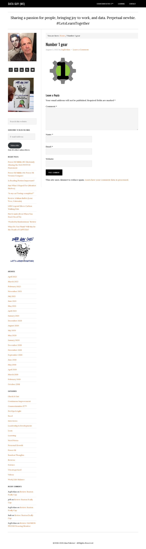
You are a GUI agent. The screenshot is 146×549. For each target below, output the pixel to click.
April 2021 (12, 311)
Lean (10, 430)
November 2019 (15, 350)
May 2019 (12, 365)
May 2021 (12, 306)
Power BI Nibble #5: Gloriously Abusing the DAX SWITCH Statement (21, 165)
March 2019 (13, 374)
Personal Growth (15, 445)
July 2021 (12, 296)
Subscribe (15, 145)
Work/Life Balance (16, 479)
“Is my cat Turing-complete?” (21, 193)
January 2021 (13, 316)
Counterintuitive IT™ (17, 406)
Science (11, 465)
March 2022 (13, 281)
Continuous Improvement (19, 401)
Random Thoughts (16, 455)
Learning (12, 435)
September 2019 (15, 355)
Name (49, 134)
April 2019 (12, 369)
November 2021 (15, 291)
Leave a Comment (81, 49)
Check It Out (13, 396)
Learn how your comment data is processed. (107, 180)
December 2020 (15, 321)
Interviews (12, 421)
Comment (51, 106)
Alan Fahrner (69, 543)
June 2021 (12, 301)
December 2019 (15, 345)
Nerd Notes (13, 440)
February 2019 (14, 379)
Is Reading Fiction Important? (21, 180)
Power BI (12, 450)
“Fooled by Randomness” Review (22, 222)
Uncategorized (14, 470)
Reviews (11, 460)
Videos (11, 474)
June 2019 (12, 360)
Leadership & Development (20, 426)
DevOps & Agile (14, 411)
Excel (10, 416)
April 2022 (12, 277)
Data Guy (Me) (16, 4)
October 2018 (14, 384)
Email (49, 146)
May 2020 (12, 335)
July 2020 (12, 330)
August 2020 (13, 325)
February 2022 (14, 286)
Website (50, 159)
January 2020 (14, 340)
